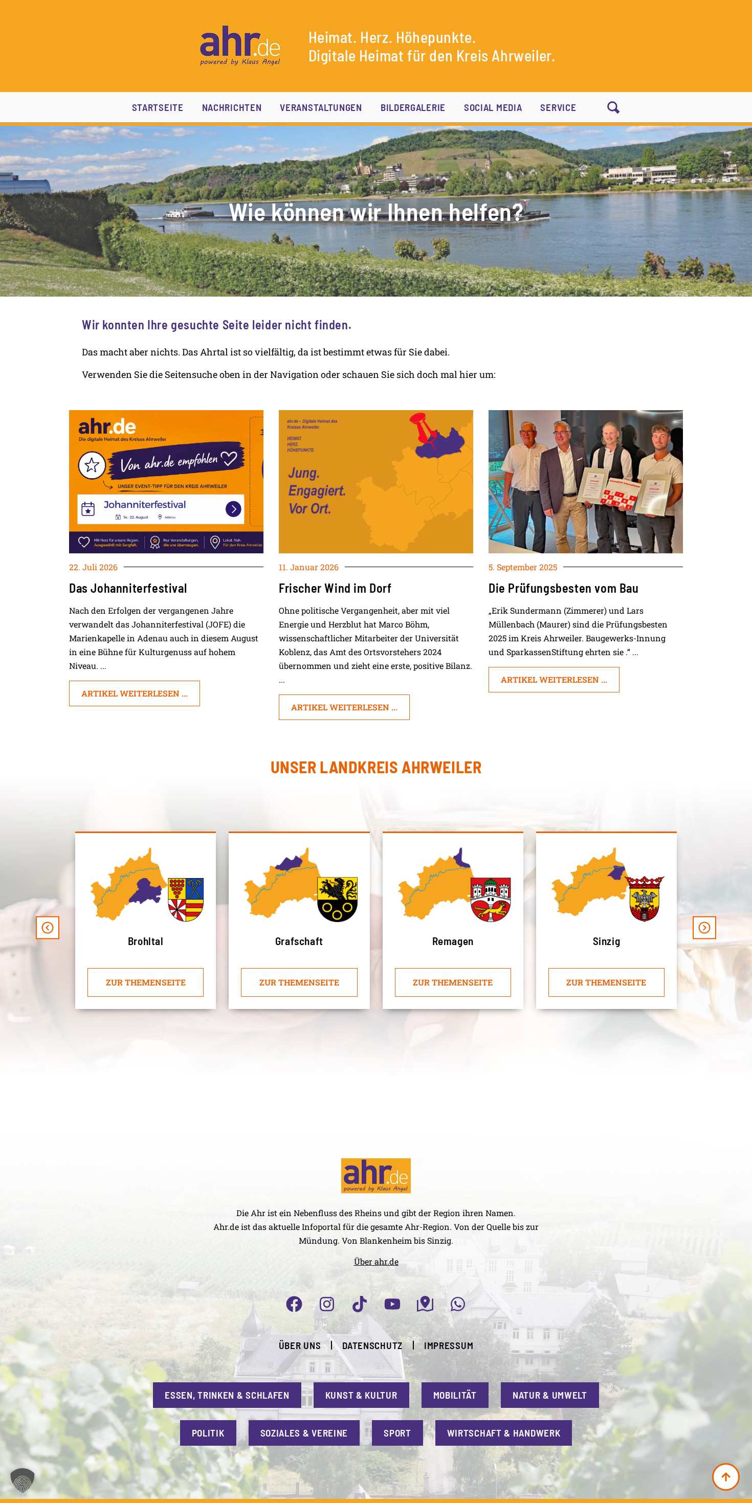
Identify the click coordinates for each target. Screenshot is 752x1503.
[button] (47, 927)
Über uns (300, 1345)
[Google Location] (425, 1304)
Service (558, 107)
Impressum (448, 1345)
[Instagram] (327, 1304)
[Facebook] (294, 1304)
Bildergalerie (413, 107)
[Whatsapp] (457, 1304)
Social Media (493, 107)
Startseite (158, 107)
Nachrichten (232, 107)
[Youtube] (392, 1304)
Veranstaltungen (321, 107)
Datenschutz (372, 1345)
